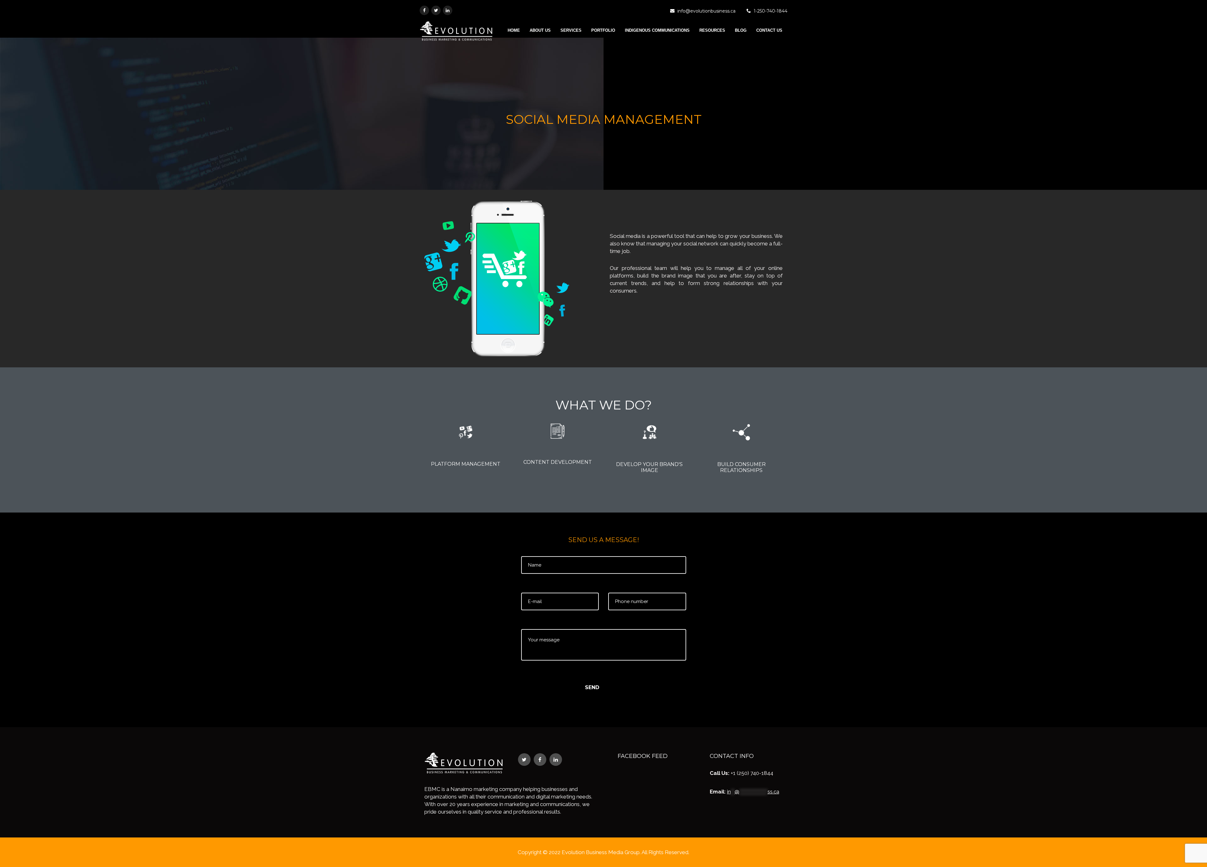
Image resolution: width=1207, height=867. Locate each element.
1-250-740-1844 (770, 11)
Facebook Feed (643, 756)
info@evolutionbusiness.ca (706, 11)
